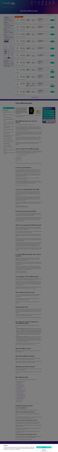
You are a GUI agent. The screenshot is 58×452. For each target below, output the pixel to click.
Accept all (44, 447)
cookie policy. (17, 449)
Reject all (44, 449)
